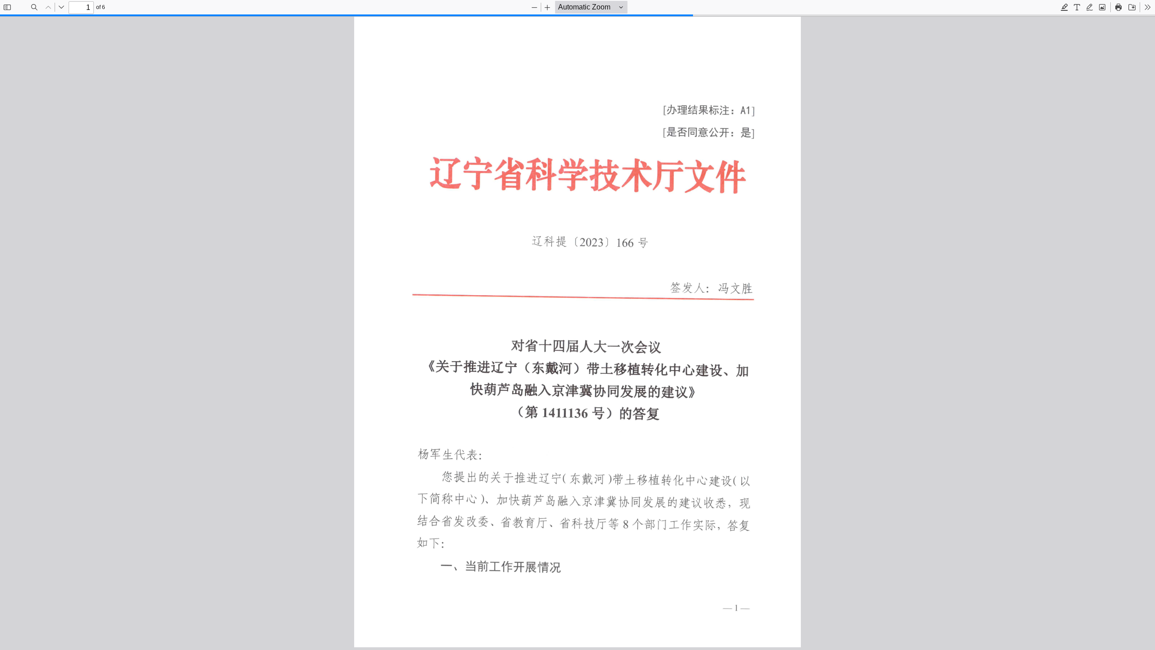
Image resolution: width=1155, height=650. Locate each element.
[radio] (1064, 7)
